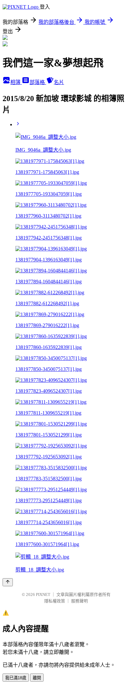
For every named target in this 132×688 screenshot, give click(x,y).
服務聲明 (79, 600)
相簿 (16, 82)
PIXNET (43, 594)
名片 (59, 82)
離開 (37, 677)
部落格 (37, 82)
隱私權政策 (54, 600)
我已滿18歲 (15, 677)
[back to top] (8, 582)
